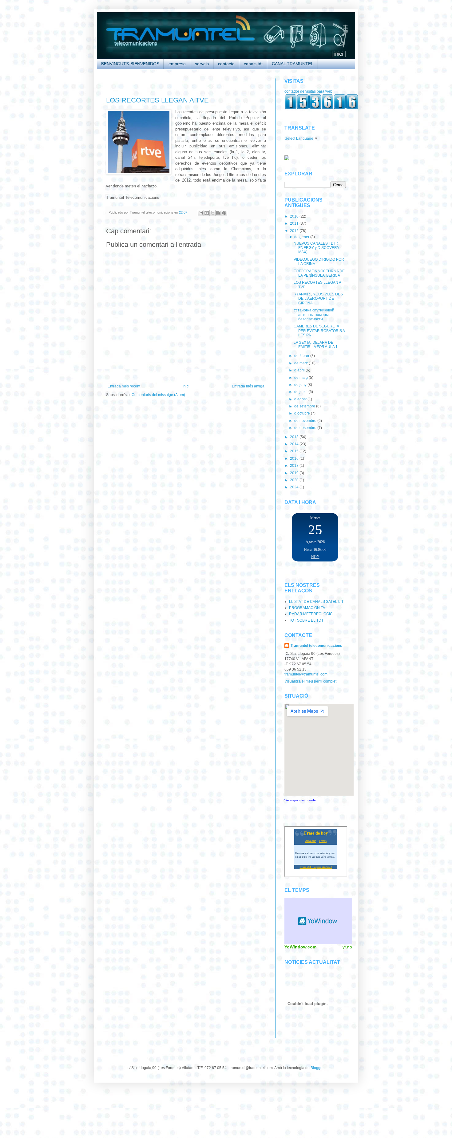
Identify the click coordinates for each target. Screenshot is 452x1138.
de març (301, 363)
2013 (294, 437)
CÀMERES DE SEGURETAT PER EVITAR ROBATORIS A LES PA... (319, 330)
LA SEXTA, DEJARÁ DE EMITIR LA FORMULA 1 (316, 344)
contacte (226, 63)
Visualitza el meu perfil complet (310, 681)
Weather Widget (318, 921)
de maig (301, 377)
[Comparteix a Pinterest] (224, 213)
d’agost (300, 399)
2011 (294, 223)
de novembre (305, 421)
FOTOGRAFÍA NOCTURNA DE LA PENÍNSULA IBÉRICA (319, 273)
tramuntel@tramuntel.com (305, 674)
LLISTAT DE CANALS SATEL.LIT (316, 601)
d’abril (300, 370)
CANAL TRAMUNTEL (292, 63)
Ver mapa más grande (300, 800)
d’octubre (302, 413)
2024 (294, 487)
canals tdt (253, 63)
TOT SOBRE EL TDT (306, 620)
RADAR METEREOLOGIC (311, 614)
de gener (302, 237)
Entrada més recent (124, 386)
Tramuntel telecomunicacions (316, 645)
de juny (300, 385)
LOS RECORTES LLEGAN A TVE (157, 100)
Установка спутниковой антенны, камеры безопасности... (314, 314)
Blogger (317, 1068)
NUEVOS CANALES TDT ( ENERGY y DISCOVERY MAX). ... (316, 247)
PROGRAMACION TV (307, 608)
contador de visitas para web (308, 91)
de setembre (305, 406)
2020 (294, 480)
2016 (294, 458)
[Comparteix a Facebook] (218, 213)
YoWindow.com (300, 946)
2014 (294, 444)
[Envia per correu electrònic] (201, 213)
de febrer (302, 356)
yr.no (347, 946)
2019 (294, 473)
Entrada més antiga (248, 386)
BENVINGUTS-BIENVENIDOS (130, 63)
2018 (294, 465)
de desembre (305, 428)
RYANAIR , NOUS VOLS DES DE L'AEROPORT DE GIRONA (318, 298)
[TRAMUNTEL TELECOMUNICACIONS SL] (286, 159)
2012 (294, 231)
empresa (177, 63)
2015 (294, 451)
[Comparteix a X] (212, 213)
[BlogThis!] (207, 213)
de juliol (301, 392)
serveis (202, 63)
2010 (294, 216)
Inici (186, 386)
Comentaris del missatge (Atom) (158, 395)
